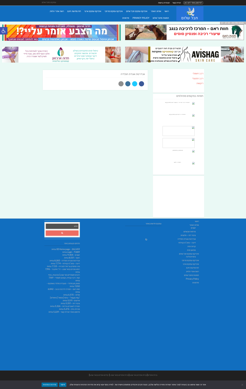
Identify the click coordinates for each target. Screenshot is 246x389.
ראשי (167, 11)
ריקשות (199, 83)
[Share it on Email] (121, 83)
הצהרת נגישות (164, 3)
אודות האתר (156, 11)
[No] (242, 384)
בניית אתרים (152, 375)
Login (69, 252)
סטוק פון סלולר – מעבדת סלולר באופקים (64, 283)
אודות (77, 295)
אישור (63, 384)
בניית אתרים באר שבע (138, 375)
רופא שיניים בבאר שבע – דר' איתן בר (66, 269)
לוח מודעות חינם (74, 11)
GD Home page (63, 249)
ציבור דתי (76, 303)
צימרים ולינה (191, 256)
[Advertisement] (178, 197)
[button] (3, 30)
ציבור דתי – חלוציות (188, 235)
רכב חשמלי (198, 73)
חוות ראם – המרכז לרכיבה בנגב (67, 289)
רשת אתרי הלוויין (57, 11)
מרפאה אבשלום (190, 231)
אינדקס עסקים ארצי (92, 11)
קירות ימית (191, 246)
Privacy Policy (141, 18)
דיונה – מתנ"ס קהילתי (71, 263)
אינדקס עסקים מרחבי (114, 11)
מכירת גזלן (75, 309)
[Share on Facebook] (141, 83)
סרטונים (125, 18)
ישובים (77, 255)
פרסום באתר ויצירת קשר (70, 312)
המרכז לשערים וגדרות (71, 306)
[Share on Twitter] (134, 83)
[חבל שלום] (189, 20)
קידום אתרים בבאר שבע (99, 375)
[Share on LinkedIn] (127, 83)
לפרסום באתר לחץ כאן (193, 3)
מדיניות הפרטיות (49, 384)
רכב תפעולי (197, 78)
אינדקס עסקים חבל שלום (136, 11)
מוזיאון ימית (191, 250)
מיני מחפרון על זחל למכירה (69, 266)
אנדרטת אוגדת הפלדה (71, 260)
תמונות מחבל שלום (161, 18)
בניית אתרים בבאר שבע (119, 375)
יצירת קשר (176, 3)
